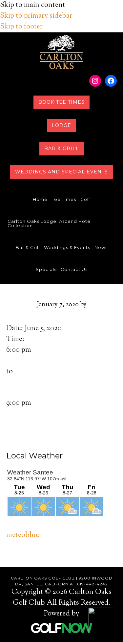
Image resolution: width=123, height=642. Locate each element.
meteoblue (22, 535)
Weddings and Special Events (61, 172)
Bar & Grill (61, 149)
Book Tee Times (61, 102)
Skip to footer (21, 27)
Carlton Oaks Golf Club (61, 52)
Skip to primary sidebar (36, 16)
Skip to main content (32, 5)
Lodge (61, 125)
